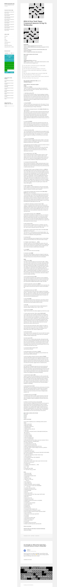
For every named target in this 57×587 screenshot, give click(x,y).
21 (13, 66)
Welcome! (5, 36)
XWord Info (6, 43)
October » (11, 72)
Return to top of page (27, 419)
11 (9, 64)
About (5, 39)
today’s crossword (31, 45)
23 (6, 68)
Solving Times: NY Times (8, 45)
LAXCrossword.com (7, 42)
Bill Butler (33, 535)
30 (6, 70)
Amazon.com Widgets (27, 529)
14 (13, 64)
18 (9, 66)
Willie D (28, 549)
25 (9, 68)
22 (5, 68)
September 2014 (9, 56)
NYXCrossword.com (9, 4)
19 (10, 66)
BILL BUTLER (26, 80)
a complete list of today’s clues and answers (34, 51)
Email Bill (5, 40)
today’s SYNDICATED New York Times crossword (36, 46)
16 (6, 66)
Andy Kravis (37, 535)
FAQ (5, 37)
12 (10, 64)
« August (6, 72)
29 (5, 70)
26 (10, 68)
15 (5, 66)
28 (13, 68)
